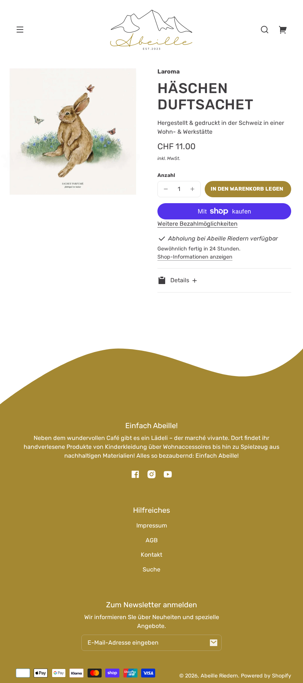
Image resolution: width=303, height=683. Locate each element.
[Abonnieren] (213, 643)
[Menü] (20, 29)
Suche (151, 569)
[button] (264, 29)
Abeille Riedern (219, 676)
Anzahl (166, 175)
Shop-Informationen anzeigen (194, 257)
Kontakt (151, 554)
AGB (152, 540)
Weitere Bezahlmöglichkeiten (197, 223)
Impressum (151, 525)
